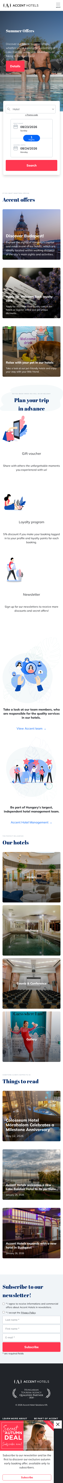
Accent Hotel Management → (31, 822)
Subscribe (31, 1347)
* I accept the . (21, 1312)
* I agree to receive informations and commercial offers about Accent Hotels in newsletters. (32, 1305)
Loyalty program (31, 522)
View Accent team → (31, 728)
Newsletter (31, 594)
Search (32, 165)
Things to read (21, 1081)
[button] (2, 61)
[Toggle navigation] (59, 5)
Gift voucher (31, 453)
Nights (32, 139)
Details (15, 66)
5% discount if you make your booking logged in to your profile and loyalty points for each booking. (31, 538)
